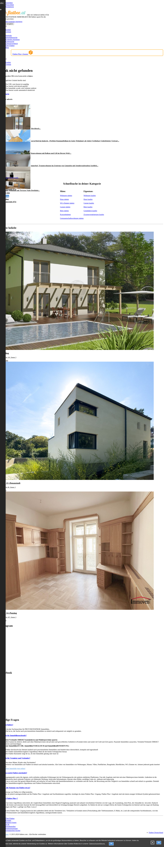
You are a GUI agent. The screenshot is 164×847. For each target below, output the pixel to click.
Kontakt (8, 820)
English (8, 30)
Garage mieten (65, 207)
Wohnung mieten (66, 195)
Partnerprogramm (11, 828)
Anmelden (9, 3)
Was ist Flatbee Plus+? (9, 798)
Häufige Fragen (10, 822)
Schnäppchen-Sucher (12, 830)
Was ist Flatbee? (7, 725)
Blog (7, 48)
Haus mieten (64, 199)
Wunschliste (9, 5)
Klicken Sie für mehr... (11, 178)
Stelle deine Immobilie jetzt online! (13, 768)
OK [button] (111, 843)
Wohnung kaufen (90, 195)
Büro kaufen (88, 207)
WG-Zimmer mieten (67, 203)
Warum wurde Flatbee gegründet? (14, 773)
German (8, 32)
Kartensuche (9, 42)
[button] (152, 842)
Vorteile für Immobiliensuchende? (14, 735)
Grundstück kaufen (90, 211)
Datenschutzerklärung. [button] (97, 843)
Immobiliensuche (11, 37)
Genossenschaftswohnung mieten (72, 218)
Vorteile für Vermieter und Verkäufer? (15, 758)
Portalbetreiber (10, 826)
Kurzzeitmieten (65, 214)
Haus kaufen (88, 199)
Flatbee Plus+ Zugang (20, 54)
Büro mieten (64, 211)
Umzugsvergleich (11, 44)
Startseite (8, 35)
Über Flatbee (10, 46)
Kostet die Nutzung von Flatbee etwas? (15, 788)
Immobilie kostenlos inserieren (11, 22)
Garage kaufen (89, 203)
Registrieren (9, 7)
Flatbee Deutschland (156, 832)
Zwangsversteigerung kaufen (94, 214)
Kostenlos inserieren (12, 40)
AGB (7, 824)
